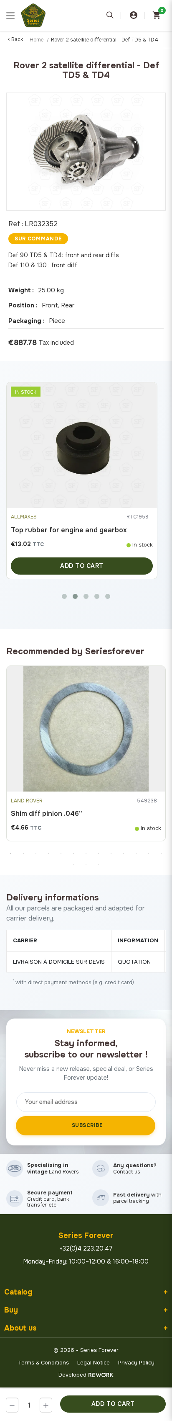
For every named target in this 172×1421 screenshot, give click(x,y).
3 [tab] (36, 853)
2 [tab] (23, 853)
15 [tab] (86, 865)
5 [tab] (61, 853)
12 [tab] (148, 853)
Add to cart (113, 1404)
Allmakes (24, 516)
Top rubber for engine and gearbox (69, 530)
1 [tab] (11, 853)
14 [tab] (73, 865)
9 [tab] (111, 853)
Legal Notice (93, 1362)
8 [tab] (98, 853)
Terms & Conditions (43, 1362)
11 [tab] (136, 853)
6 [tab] (73, 853)
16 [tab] (98, 865)
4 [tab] (48, 853)
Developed (72, 1374)
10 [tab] (123, 853)
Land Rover (27, 800)
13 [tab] (161, 853)
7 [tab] (86, 853)
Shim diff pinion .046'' (46, 813)
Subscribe (87, 1125)
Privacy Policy (136, 1362)
